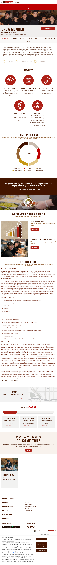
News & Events (29, 500)
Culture (38, 38)
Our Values (28, 498)
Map (28, 41)
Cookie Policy (28, 556)
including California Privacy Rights (9, 559)
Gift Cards (6, 510)
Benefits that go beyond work (43, 240)
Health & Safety (29, 504)
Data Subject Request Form (8, 541)
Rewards (14, 38)
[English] (28, 8)
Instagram (28, 527)
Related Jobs (10, 412)
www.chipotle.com (42, 356)
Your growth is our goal (40, 221)
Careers (17, 2)
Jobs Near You (46, 412)
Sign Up (29, 450)
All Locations (28, 508)
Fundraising (7, 514)
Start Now (8, 475)
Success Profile (26, 38)
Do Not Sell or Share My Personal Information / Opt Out (42, 544)
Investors (27, 502)
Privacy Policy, (21, 557)
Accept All (42, 538)
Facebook (33, 527)
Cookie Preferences (42, 550)
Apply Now (48, 28)
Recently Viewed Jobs (28, 412)
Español (28, 5)
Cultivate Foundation (30, 506)
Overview (5, 38)
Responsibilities (49, 38)
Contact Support (8, 498)
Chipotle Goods (8, 506)
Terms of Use (16, 561)
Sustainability (28, 510)
